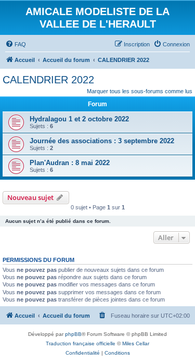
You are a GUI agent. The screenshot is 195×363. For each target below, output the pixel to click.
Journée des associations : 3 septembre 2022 (102, 141)
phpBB (73, 334)
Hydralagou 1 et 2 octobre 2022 (79, 119)
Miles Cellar (135, 343)
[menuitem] (15, 44)
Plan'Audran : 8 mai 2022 (70, 163)
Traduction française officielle (80, 343)
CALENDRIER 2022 (48, 79)
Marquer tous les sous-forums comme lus (139, 91)
